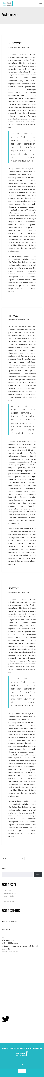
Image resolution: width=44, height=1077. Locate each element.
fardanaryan (12, 47)
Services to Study (9, 901)
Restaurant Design (10, 893)
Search (4, 869)
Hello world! (8, 891)
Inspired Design (9, 896)
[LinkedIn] (22, 1064)
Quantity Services (10, 899)
